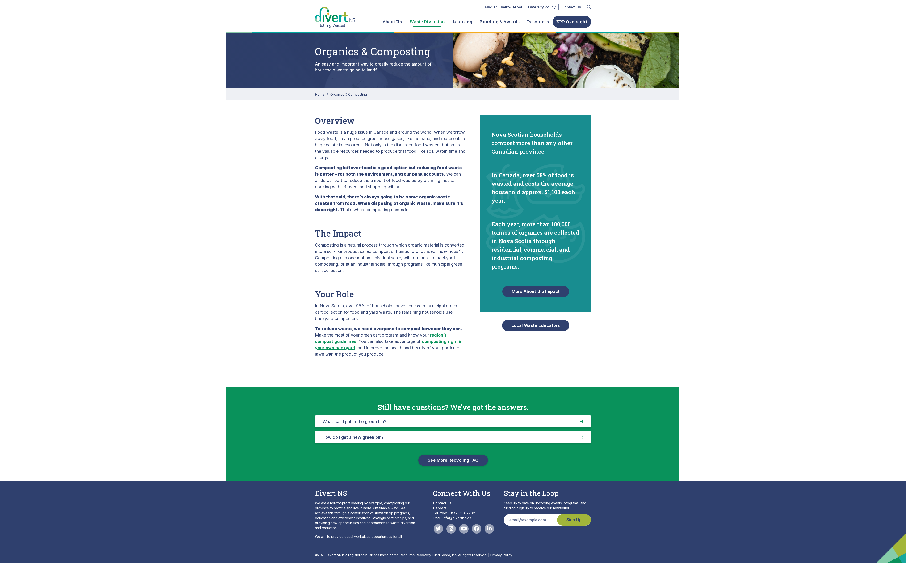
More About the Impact (536, 291)
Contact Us (571, 7)
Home (319, 94)
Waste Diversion (427, 22)
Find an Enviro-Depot (503, 7)
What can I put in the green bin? (354, 421)
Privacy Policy (501, 555)
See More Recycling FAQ (453, 460)
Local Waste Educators (536, 325)
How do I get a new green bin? (353, 437)
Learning (462, 22)
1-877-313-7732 (461, 513)
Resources (538, 22)
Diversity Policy (542, 7)
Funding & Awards (500, 22)
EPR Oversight (571, 22)
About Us (392, 22)
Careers (440, 508)
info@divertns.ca (456, 518)
